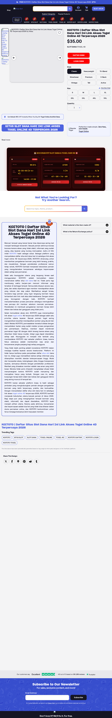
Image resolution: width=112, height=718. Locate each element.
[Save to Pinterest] (24, 461)
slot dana (29, 281)
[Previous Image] (14, 58)
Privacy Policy (51, 703)
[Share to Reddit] (30, 461)
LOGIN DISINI (79, 61)
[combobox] (50, 8)
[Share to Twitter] (6, 461)
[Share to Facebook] (12, 461)
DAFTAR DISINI (78, 55)
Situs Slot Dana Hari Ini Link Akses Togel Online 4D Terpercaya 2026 (32, 127)
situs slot (45, 353)
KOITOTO (13, 253)
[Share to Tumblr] (36, 461)
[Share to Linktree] (18, 461)
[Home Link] (18, 9)
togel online (17, 316)
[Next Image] (60, 58)
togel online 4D (19, 393)
